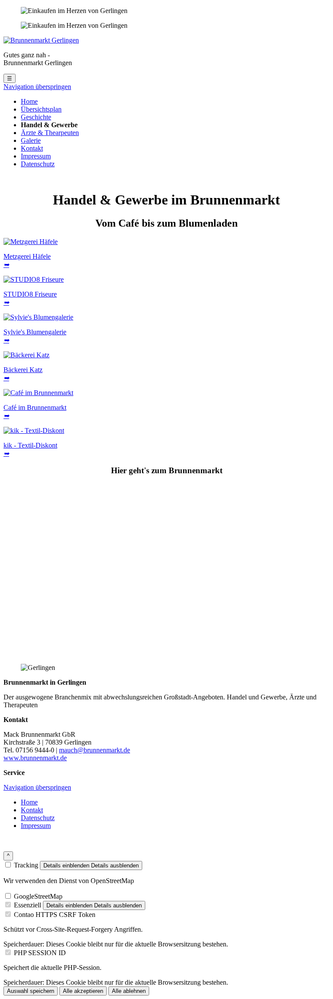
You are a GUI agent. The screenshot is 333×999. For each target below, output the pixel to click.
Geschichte (36, 117)
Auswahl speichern (30, 991)
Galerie (31, 140)
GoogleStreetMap (38, 896)
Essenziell (27, 905)
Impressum (36, 156)
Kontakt (32, 148)
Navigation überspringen (37, 86)
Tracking (26, 865)
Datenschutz (38, 164)
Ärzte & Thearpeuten (50, 132)
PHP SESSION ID (40, 952)
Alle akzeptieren (83, 991)
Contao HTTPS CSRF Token (54, 914)
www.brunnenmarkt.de (35, 758)
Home (29, 101)
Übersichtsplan (41, 109)
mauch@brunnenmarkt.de (94, 750)
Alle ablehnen (129, 991)
